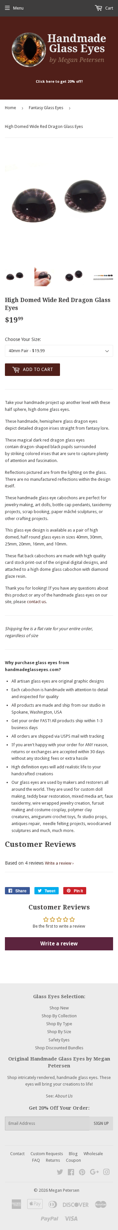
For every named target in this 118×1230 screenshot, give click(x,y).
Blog (73, 1153)
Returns (53, 1160)
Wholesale (93, 1153)
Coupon (73, 1160)
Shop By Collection (59, 1015)
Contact (17, 1153)
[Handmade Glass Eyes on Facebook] (71, 1173)
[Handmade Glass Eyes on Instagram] (106, 1173)
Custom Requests (46, 1153)
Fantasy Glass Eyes (46, 107)
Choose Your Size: (23, 339)
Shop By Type (59, 1023)
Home (10, 107)
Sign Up (101, 1123)
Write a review (58, 863)
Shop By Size (59, 1031)
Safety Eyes (59, 1039)
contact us (36, 601)
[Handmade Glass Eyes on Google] (94, 1173)
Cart (108, 8)
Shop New (59, 1007)
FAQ (36, 1160)
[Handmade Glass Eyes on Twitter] (60, 1173)
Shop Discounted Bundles (59, 1047)
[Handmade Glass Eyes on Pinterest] (82, 1173)
